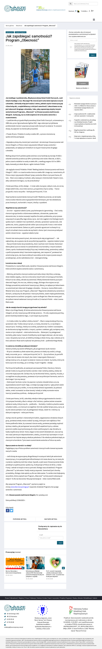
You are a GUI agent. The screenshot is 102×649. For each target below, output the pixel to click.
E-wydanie (82, 83)
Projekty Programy (21, 32)
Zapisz (61, 543)
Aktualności (19, 25)
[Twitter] (11, 510)
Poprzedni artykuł (20, 519)
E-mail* (41, 535)
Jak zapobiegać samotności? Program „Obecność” (40, 25)
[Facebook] (7, 510)
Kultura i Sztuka (42, 598)
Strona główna (10, 25)
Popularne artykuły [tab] (75, 98)
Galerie (95, 598)
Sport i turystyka (53, 598)
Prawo (7, 598)
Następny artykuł (50, 519)
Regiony (21, 598)
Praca (27, 598)
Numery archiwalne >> (82, 88)
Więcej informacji (81, 631)
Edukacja (33, 598)
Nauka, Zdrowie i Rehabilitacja (82, 598)
